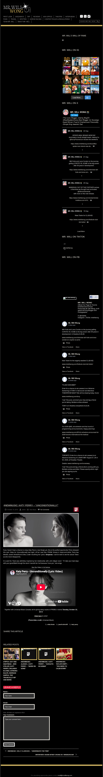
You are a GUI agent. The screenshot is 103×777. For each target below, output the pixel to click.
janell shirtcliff (63, 624)
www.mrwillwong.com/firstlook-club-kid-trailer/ (77, 364)
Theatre (58, 17)
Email (5, 703)
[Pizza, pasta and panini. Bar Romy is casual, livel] (85, 70)
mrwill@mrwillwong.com (65, 775)
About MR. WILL (24, 22)
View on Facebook (67, 347)
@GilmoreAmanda (84, 191)
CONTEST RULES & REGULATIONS (57, 19)
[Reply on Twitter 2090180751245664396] (70, 226)
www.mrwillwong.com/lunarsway (79, 463)
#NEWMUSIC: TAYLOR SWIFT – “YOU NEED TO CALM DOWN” (62, 665)
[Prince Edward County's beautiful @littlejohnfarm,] (94, 79)
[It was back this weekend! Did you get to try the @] (85, 89)
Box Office (47, 17)
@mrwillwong (68, 248)
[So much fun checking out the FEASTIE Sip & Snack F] (94, 61)
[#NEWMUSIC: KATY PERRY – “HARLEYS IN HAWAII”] (46, 654)
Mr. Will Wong (74, 323)
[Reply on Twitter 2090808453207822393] (70, 176)
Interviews (70, 17)
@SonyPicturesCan (76, 139)
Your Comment (9, 715)
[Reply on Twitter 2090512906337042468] (70, 204)
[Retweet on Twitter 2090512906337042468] (74, 204)
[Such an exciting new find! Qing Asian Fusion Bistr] (67, 79)
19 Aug (85, 211)
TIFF (28, 17)
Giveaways (19, 17)
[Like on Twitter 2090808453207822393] (78, 176)
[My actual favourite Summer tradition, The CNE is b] (67, 70)
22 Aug (85, 131)
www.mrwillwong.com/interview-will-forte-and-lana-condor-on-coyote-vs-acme (79, 338)
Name (5, 691)
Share (77, 347)
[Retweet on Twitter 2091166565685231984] (74, 150)
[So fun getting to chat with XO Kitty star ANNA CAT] (76, 70)
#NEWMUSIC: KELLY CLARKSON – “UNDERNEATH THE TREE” (28, 751)
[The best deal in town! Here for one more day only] (76, 89)
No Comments (44, 509)
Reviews (36, 17)
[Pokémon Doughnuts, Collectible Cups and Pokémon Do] (85, 79)
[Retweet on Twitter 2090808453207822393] (74, 176)
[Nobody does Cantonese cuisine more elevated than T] (76, 79)
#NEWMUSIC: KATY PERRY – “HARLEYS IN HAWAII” (45, 664)
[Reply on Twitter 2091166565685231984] (70, 150)
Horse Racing (35, 19)
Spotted (23, 19)
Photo (68, 343)
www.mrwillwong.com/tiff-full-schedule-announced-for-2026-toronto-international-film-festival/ (80, 433)
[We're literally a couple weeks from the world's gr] (67, 61)
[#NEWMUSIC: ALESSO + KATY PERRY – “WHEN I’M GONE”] (28, 654)
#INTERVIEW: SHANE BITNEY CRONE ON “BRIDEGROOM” (54, 755)
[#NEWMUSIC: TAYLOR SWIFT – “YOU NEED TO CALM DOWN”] (63, 654)
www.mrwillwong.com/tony (71, 396)
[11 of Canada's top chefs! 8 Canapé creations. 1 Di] (67, 89)
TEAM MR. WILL (8, 22)
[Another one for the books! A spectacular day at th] (94, 89)
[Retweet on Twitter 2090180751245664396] (74, 226)
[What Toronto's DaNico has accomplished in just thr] (85, 61)
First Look (7, 17)
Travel (13, 19)
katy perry (74, 624)
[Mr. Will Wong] (69, 298)
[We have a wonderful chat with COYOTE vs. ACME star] (94, 70)
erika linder (51, 624)
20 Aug (85, 183)
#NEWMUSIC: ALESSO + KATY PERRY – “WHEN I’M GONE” (28, 665)
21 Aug (85, 157)
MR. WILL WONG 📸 (75, 131)
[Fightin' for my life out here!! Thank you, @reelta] (76, 61)
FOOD (5, 19)
